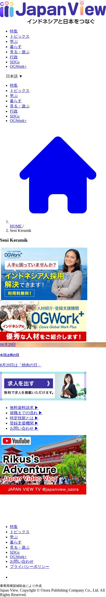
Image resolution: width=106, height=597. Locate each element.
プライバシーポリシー (29, 566)
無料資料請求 (24, 408)
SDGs (14, 62)
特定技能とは (24, 418)
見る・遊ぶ (20, 52)
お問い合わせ (24, 428)
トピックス (20, 36)
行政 (14, 57)
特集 (14, 31)
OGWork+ (18, 66)
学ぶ (14, 41)
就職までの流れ (26, 413)
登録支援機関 (24, 423)
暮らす (16, 47)
